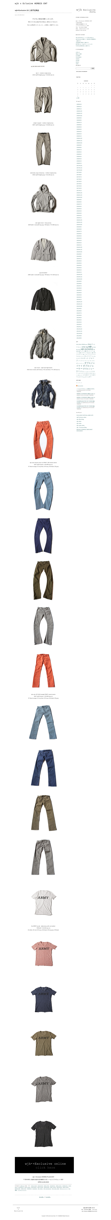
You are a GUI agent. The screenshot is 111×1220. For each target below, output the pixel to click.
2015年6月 (79, 233)
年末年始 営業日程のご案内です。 (83, 45)
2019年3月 (79, 131)
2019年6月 (79, 124)
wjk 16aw (94, 347)
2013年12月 (79, 274)
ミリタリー (86, 375)
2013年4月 (79, 292)
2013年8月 (79, 283)
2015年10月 (79, 224)
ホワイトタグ (89, 373)
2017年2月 (79, 188)
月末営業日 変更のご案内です (82, 42)
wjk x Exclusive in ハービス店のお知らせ (85, 37)
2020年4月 (79, 104)
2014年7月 (79, 258)
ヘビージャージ (81, 373)
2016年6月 (79, 206)
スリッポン (89, 360)
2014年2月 (79, 270)
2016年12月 (79, 192)
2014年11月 (79, 249)
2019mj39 (40, 1185)
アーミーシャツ (92, 354)
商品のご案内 (79, 54)
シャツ (78, 358)
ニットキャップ (87, 371)
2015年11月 (79, 222)
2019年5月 (79, 127)
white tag (85, 347)
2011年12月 (79, 329)
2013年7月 (79, 285)
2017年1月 (79, 190)
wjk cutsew (78, 349)
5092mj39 (17, 1188)
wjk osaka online (80, 425)
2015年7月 (79, 231)
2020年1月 (79, 108)
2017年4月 (79, 183)
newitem (34, 1188)
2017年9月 (79, 172)
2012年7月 (79, 313)
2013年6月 (79, 288)
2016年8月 (79, 202)
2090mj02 (65, 1185)
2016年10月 (79, 197)
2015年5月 (79, 236)
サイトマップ (79, 382)
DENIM (83, 344)
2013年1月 (79, 299)
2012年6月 (79, 315)
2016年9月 (79, 199)
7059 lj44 (23, 1188)
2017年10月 (79, 170)
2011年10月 (79, 333)
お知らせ (22, 1185)
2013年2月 (79, 297)
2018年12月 (79, 138)
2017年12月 (79, 165)
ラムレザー (84, 377)
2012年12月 (79, 301)
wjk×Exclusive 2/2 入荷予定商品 (27, 10)
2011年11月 (79, 331)
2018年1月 (79, 163)
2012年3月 (79, 322)
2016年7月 (79, 204)
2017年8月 (79, 174)
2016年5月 (79, 208)
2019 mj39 (34, 1185)
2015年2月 (79, 242)
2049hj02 (52, 1185)
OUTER (77, 60)
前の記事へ (41, 1197)
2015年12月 (79, 220)
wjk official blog (80, 419)
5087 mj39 (53, 1187)
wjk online (79, 421)
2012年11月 (79, 304)
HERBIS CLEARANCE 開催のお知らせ (86, 393)
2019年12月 (79, 111)
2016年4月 (79, 211)
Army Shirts (78, 344)
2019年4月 (79, 129)
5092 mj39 (65, 1187)
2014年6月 (79, 261)
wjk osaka (79, 423)
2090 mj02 (59, 1185)
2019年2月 (79, 133)
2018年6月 (79, 152)
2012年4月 (79, 320)
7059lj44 (29, 1188)
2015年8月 (79, 229)
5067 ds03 (40, 1187)
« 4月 (77, 98)
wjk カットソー (64, 1188)
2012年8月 (79, 310)
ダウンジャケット (80, 363)
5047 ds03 (27, 1187)
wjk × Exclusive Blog (82, 427)
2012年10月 (79, 306)
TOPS (77, 63)
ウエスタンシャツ (80, 356)
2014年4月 (79, 265)
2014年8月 (79, 256)
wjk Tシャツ (81, 351)
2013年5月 (79, 290)
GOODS (77, 58)
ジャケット (84, 358)
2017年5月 (79, 181)
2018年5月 (79, 154)
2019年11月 (79, 113)
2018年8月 (79, 147)
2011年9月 (79, 335)
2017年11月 (79, 167)
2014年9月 (79, 254)
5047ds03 (33, 1187)
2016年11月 (79, 195)
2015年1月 (79, 245)
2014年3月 (79, 267)
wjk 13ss (40, 1188)
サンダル (94, 356)
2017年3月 (79, 186)
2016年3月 (79, 213)
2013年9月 (79, 281)
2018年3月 (79, 158)
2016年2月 (79, 215)
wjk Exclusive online (81, 417)
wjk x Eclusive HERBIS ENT (31, 3)
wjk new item (55, 1188)
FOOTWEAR (78, 57)
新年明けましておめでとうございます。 (84, 44)
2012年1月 (79, 326)
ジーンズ (80, 360)
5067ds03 (46, 1187)
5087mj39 (59, 1187)
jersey (86, 344)
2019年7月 (79, 122)
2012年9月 (79, 308)
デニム (82, 371)
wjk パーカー (85, 354)
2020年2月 (79, 106)
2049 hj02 (46, 1185)
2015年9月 (79, 226)
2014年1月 (79, 272)
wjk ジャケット (83, 352)
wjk (90, 346)
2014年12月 (79, 247)
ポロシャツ (80, 375)
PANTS (77, 62)
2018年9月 (79, 145)
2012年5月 (79, 317)
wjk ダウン (89, 352)
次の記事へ (48, 1197)
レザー (90, 377)
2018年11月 (79, 140)
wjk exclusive (47, 1188)
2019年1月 (79, 136)
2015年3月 (79, 240)
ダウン (93, 360)
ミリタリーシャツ (22, 1190)
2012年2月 (79, 324)
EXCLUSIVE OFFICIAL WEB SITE (85, 415)
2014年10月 (79, 251)
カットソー (88, 356)
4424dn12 (21, 1187)
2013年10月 (79, 279)
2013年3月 (79, 295)
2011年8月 (79, 338)
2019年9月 (79, 118)
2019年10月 (79, 115)
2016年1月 (79, 217)
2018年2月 (79, 161)
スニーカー (85, 360)
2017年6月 (79, 179)
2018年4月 (79, 156)
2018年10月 (79, 143)
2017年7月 (79, 177)
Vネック (79, 347)
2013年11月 (79, 276)
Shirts (89, 344)
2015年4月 (79, 238)
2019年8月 (79, 120)
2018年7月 (79, 149)
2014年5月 (79, 263)
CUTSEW (78, 55)
